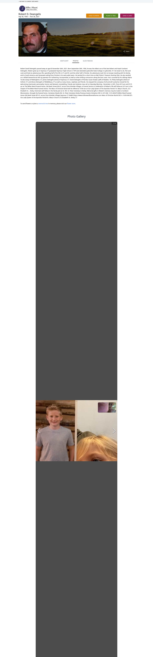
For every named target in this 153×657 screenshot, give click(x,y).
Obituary (64, 61)
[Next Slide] (114, 430)
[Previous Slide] (39, 430)
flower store (71, 103)
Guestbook (88, 61)
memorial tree (43, 103)
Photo (75, 61)
